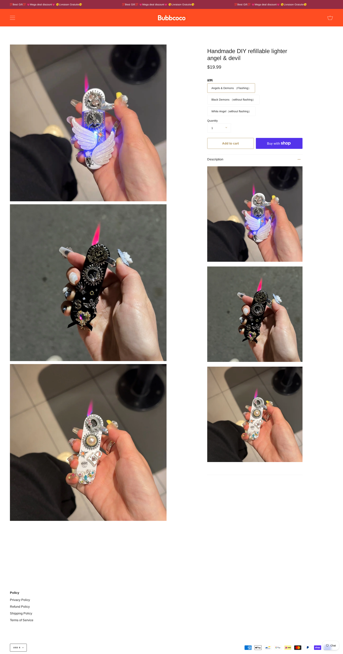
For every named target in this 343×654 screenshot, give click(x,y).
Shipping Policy (21, 613)
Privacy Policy (20, 600)
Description (215, 159)
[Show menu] (13, 18)
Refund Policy (20, 606)
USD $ (16, 647)
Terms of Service (21, 620)
